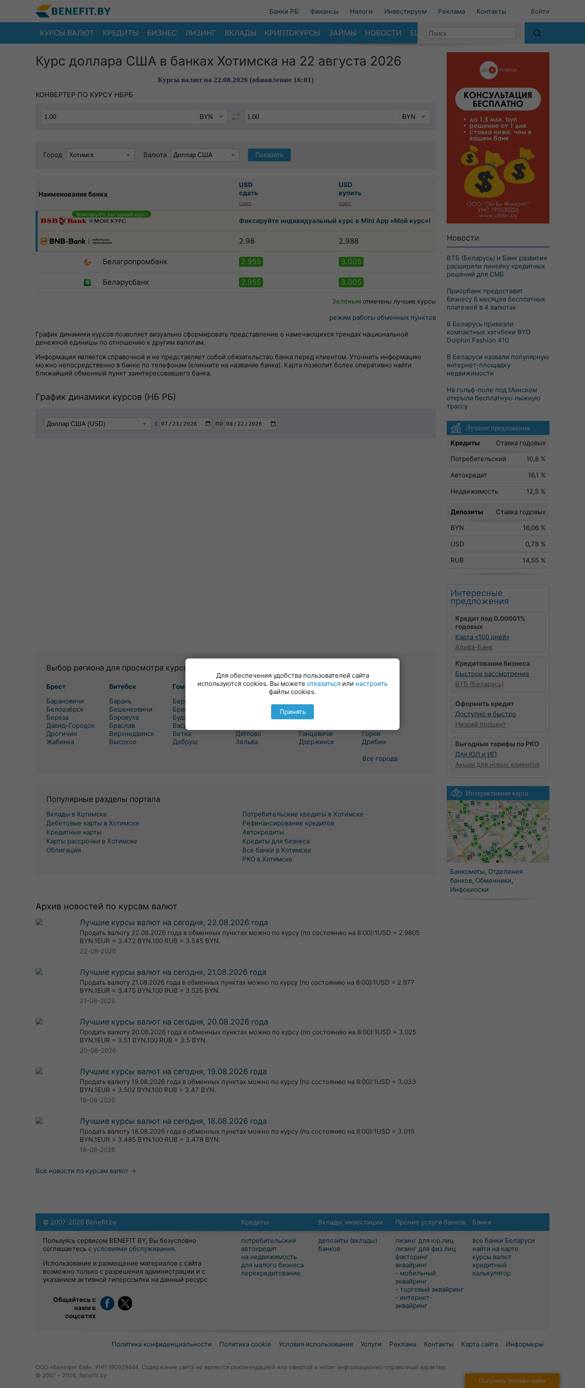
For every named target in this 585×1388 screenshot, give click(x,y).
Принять (293, 712)
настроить (371, 683)
